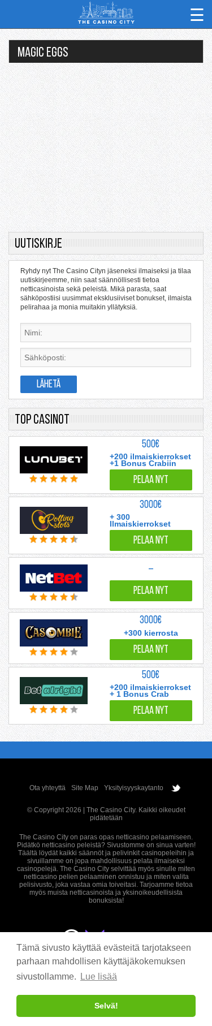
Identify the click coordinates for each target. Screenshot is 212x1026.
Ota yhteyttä (47, 788)
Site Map (84, 788)
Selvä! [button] (106, 1005)
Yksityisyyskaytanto (133, 788)
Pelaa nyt (150, 480)
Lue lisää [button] (98, 976)
